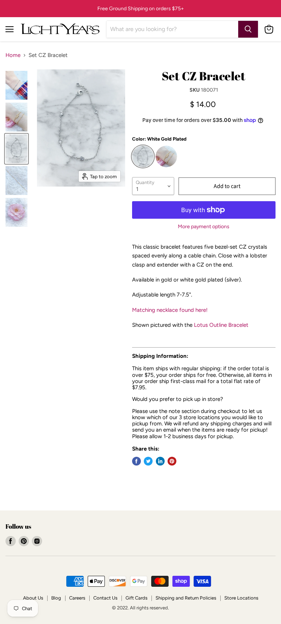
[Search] (248, 29)
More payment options (203, 227)
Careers (77, 598)
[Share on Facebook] (136, 461)
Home (12, 55)
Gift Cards (136, 598)
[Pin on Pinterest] (172, 461)
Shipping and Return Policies (186, 598)
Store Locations (241, 598)
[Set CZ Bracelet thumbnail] (16, 212)
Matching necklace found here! (169, 310)
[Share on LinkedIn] (160, 461)
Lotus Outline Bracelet (221, 325)
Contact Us (105, 598)
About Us (33, 598)
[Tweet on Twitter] (148, 461)
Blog (56, 598)
